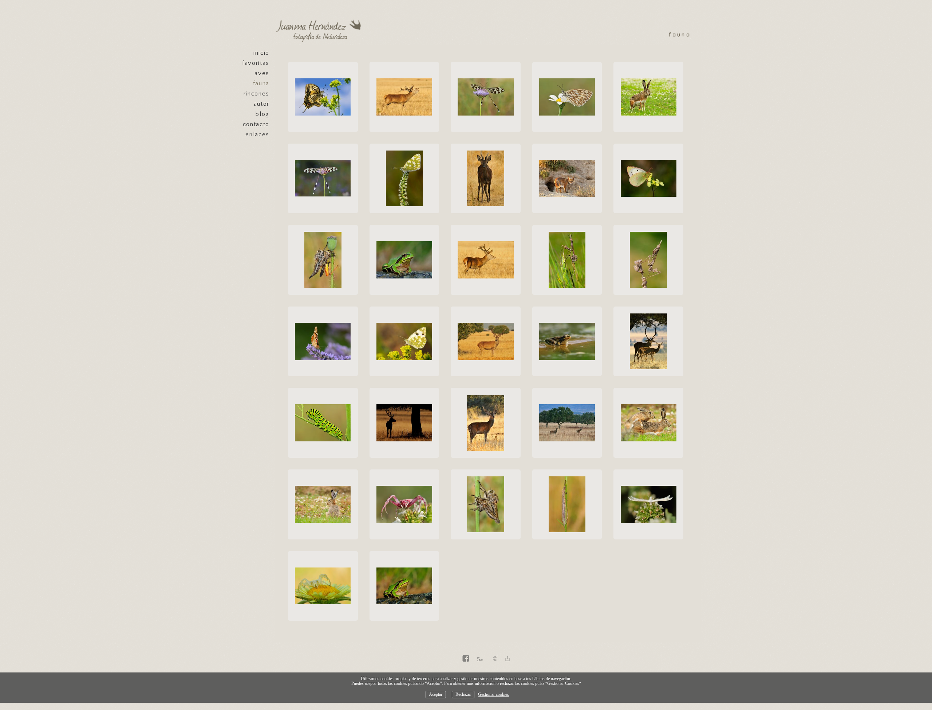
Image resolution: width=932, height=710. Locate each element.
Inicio (261, 53)
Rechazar (463, 694)
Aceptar (435, 694)
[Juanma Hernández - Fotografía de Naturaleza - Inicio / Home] (320, 31)
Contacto (256, 124)
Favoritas (255, 63)
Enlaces (257, 134)
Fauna (261, 83)
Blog (262, 114)
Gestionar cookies (493, 694)
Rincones (256, 93)
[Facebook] (465, 659)
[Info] (495, 659)
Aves (261, 73)
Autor (261, 104)
